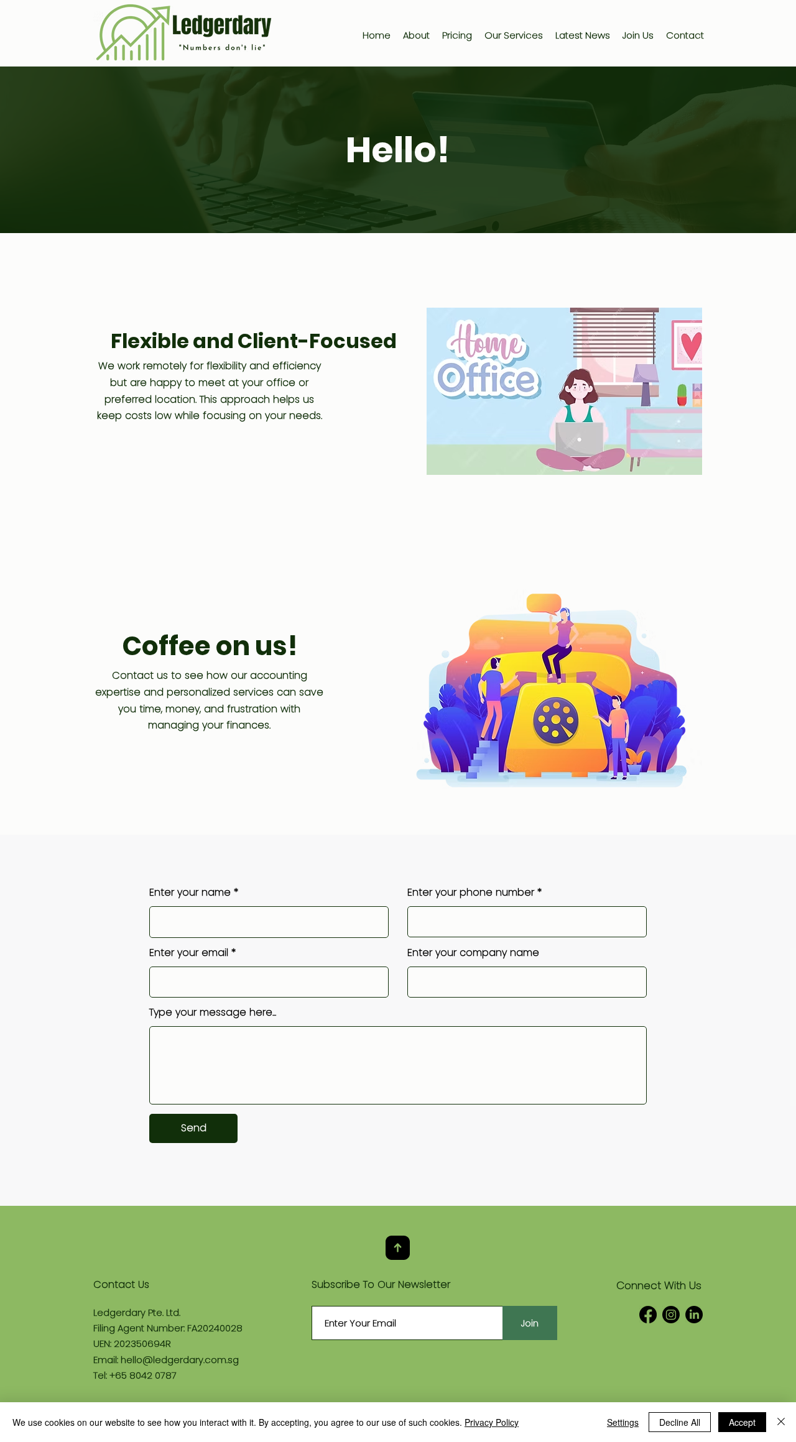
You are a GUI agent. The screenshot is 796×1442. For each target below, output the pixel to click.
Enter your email (188, 953)
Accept (742, 1422)
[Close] (781, 1422)
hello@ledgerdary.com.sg (180, 1359)
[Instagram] (671, 1314)
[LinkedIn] (694, 1314)
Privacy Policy (492, 1422)
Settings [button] (623, 1422)
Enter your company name (473, 953)
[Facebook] (648, 1314)
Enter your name (190, 893)
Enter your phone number (470, 893)
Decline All (679, 1422)
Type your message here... (212, 1012)
